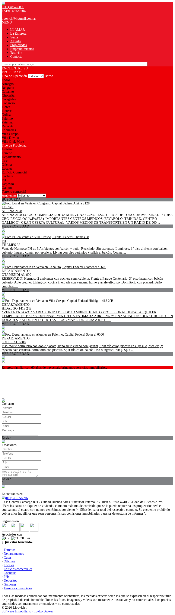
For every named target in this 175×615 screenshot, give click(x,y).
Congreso (8, 103)
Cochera (7, 176)
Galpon (7, 187)
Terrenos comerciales (18, 588)
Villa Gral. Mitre (13, 141)
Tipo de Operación (14, 76)
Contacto (16, 56)
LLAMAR (17, 29)
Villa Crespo (10, 134)
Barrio (49, 76)
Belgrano (8, 88)
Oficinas (9, 561)
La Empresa (18, 33)
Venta (14, 37)
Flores (6, 107)
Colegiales (9, 99)
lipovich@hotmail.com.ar (19, 18)
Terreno (7, 153)
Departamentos (14, 553)
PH (4, 180)
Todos (6, 80)
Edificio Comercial (14, 172)
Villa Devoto (10, 137)
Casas (8, 557)
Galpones (10, 584)
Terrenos (9, 550)
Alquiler (15, 41)
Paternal (7, 122)
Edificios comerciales (18, 569)
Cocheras (10, 573)
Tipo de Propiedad (14, 145)
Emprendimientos (22, 49)
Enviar (6, 437)
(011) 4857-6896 (16, 498)
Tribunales (9, 130)
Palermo (7, 118)
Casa (5, 161)
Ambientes (9, 195)
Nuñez (6, 114)
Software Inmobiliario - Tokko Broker (27, 611)
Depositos (10, 580)
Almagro (8, 84)
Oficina (7, 164)
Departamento (11, 157)
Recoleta (7, 126)
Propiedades (18, 45)
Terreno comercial (14, 191)
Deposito (8, 184)
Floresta (7, 111)
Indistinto (8, 149)
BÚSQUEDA (11, 199)
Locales (7, 168)
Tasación (16, 52)
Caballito (8, 91)
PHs (6, 576)
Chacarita (8, 95)
